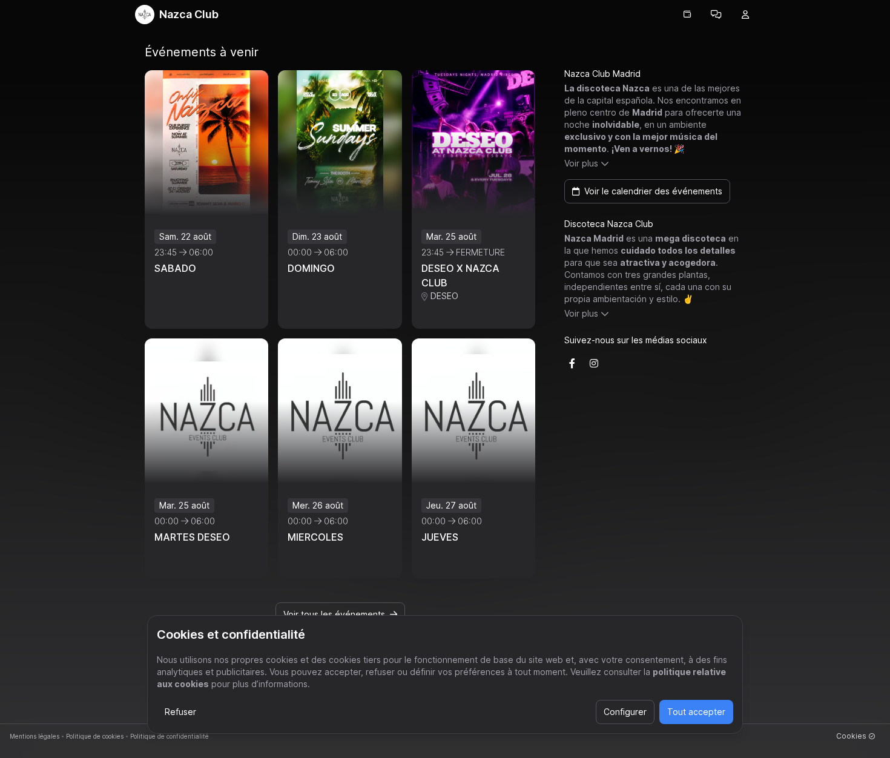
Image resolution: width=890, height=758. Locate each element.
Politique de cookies (95, 736)
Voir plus (581, 163)
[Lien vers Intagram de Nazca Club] (594, 363)
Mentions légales (34, 736)
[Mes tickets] (687, 14)
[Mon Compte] (745, 14)
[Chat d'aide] (716, 14)
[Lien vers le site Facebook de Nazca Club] (572, 363)
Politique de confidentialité (169, 736)
